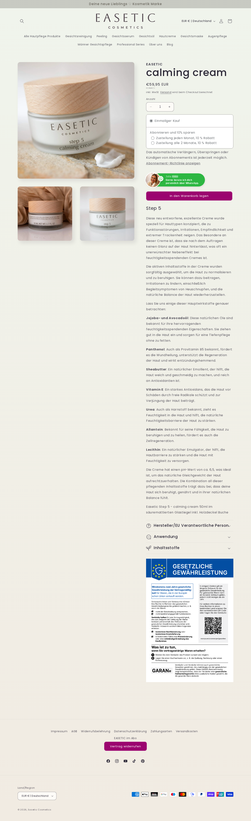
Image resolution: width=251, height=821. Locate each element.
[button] (22, 21)
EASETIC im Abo (125, 738)
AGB (74, 731)
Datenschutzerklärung (130, 731)
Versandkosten (187, 731)
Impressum (59, 731)
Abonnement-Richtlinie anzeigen (173, 163)
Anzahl (150, 99)
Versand (165, 92)
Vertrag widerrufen (125, 746)
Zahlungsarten (161, 731)
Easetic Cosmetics (39, 809)
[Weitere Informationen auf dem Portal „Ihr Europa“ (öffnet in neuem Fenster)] (189, 620)
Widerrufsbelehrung (95, 731)
